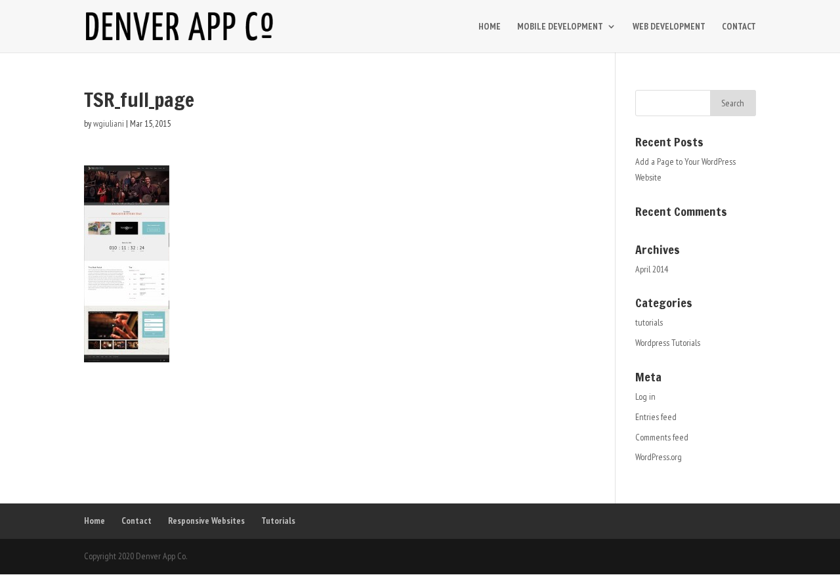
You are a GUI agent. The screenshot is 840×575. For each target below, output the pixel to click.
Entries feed (656, 417)
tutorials (649, 322)
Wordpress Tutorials (667, 343)
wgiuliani (108, 123)
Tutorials (278, 520)
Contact (136, 520)
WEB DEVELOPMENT (669, 27)
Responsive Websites (206, 520)
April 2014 (651, 269)
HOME (489, 27)
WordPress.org (658, 457)
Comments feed (661, 437)
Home (94, 520)
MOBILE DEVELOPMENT (560, 27)
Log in (645, 396)
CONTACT (739, 27)
